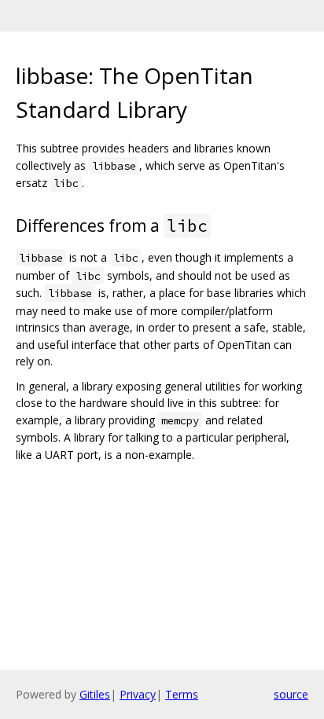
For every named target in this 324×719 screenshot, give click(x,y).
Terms (181, 694)
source (291, 694)
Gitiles (94, 694)
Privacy (138, 694)
